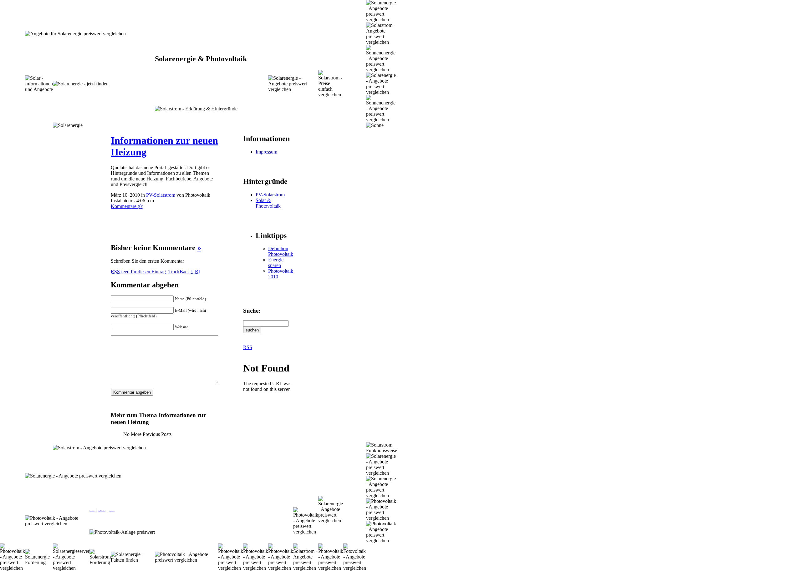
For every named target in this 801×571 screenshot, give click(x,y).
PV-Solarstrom (160, 195)
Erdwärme (91, 511)
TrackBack (184, 271)
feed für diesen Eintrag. (139, 271)
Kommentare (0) (127, 206)
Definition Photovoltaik (280, 251)
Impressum (266, 151)
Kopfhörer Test (101, 511)
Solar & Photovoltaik (268, 203)
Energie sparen (275, 262)
